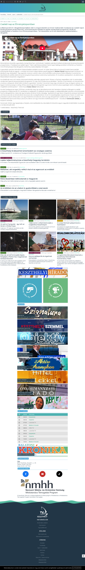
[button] (2, 128)
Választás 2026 (42, 562)
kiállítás (34, 18)
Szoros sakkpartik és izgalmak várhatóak (40, 257)
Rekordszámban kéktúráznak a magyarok (19, 179)
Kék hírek (42, 550)
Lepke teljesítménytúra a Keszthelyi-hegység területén (25, 160)
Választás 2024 (42, 560)
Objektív (31, 420)
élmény (21, 18)
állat (27, 18)
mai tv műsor (22, 411)
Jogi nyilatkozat (42, 527)
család (14, 18)
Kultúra (60, 220)
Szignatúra (32, 417)
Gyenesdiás (13, 21)
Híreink (9, 14)
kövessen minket (23, 468)
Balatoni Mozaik (34, 425)
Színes (2, 185)
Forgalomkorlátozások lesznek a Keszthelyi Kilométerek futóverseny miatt (69, 257)
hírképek (5, 112)
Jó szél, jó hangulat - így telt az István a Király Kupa (12, 225)
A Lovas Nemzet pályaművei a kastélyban (68, 224)
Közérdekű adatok (42, 522)
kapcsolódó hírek (9, 144)
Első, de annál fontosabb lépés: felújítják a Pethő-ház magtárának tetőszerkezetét (13, 257)
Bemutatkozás (42, 534)
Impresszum (42, 525)
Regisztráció (9, 1)
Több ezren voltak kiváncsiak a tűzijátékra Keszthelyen (41, 224)
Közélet (3, 148)
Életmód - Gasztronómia (42, 557)
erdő (2, 18)
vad (8, 18)
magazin (21, 304)
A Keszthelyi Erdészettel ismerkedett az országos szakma (26, 151)
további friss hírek (9, 197)
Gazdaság (42, 545)
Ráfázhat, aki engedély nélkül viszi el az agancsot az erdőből (27, 169)
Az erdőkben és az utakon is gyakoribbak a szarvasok (24, 188)
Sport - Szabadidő (17, 14)
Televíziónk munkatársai (42, 536)
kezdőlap (3, 14)
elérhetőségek (23, 458)
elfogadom (76, 568)
